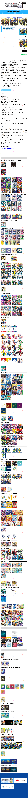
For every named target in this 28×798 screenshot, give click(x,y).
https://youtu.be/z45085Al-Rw (8, 148)
